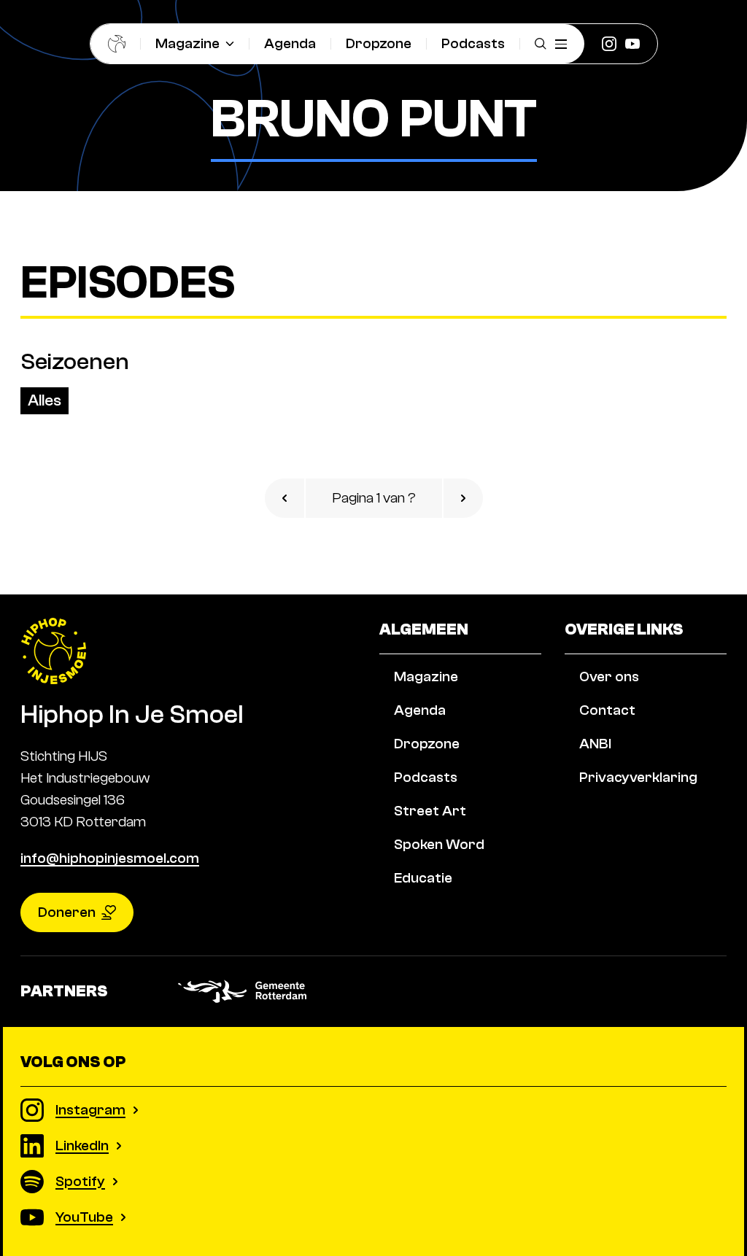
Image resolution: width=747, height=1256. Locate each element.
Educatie (423, 877)
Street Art (430, 810)
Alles (44, 400)
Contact (607, 710)
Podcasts (473, 43)
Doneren (67, 912)
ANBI (595, 743)
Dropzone (378, 43)
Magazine (187, 43)
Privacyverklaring (638, 777)
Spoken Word (439, 844)
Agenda (290, 43)
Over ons (609, 676)
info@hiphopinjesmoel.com (109, 858)
